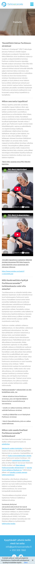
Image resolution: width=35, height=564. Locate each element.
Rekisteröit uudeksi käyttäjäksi (12, 448)
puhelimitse (6, 444)
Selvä (26, 562)
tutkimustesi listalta (8, 523)
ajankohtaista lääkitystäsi (21, 460)
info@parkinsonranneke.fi (19, 547)
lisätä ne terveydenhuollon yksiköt (19, 455)
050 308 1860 (19, 550)
